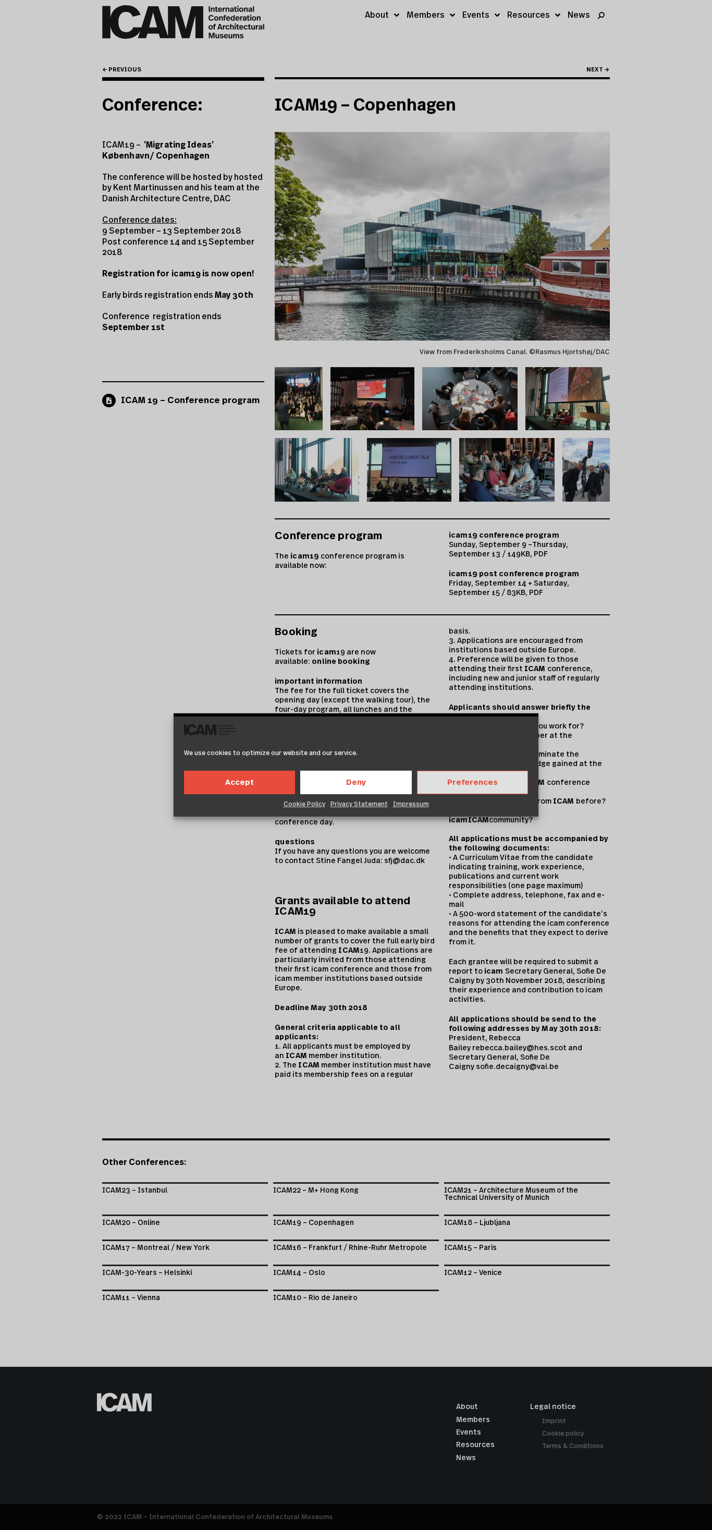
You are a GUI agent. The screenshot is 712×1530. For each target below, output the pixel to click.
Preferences (472, 782)
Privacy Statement (359, 804)
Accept (239, 782)
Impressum (411, 804)
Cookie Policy (304, 804)
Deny (356, 782)
